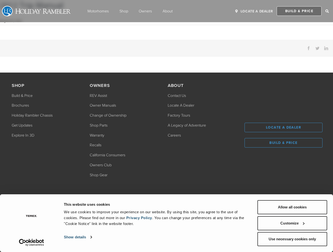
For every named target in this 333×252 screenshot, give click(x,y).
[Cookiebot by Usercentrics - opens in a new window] (31, 242)
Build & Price (299, 11)
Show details (75, 237)
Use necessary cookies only (292, 239)
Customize (289, 223)
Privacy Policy (139, 218)
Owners (145, 11)
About (168, 11)
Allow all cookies (292, 207)
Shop (123, 11)
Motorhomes (98, 11)
